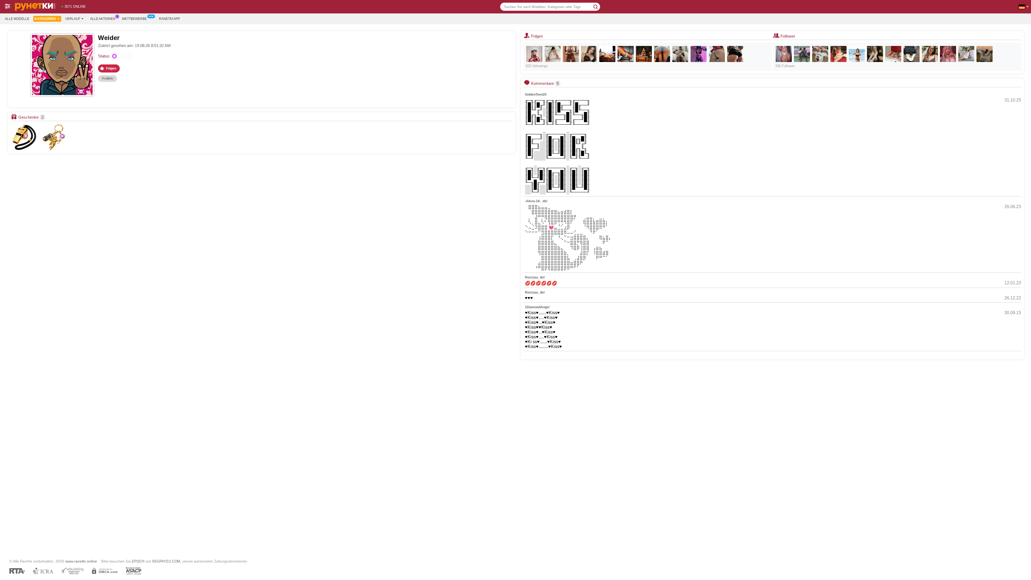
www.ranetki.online (81, 561)
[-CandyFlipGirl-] (856, 54)
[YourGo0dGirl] (589, 54)
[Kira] (643, 54)
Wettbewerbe (134, 19)
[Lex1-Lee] (948, 54)
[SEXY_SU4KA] (534, 54)
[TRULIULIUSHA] (802, 54)
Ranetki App (169, 19)
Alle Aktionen (102, 19)
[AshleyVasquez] (607, 54)
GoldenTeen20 (536, 94)
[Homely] (929, 54)
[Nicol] (552, 54)
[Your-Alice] (875, 54)
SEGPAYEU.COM (166, 561)
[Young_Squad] (662, 54)
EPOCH (138, 561)
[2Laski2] (984, 54)
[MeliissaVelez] (893, 54)
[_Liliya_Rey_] (698, 54)
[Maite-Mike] (783, 54)
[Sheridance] (625, 54)
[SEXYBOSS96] (680, 54)
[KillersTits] (570, 54)
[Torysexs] (716, 54)
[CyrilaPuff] (820, 54)
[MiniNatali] (911, 54)
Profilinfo (107, 78)
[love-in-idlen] (735, 54)
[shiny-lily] (966, 54)
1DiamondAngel (537, 307)
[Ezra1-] (838, 54)
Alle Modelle (17, 19)
